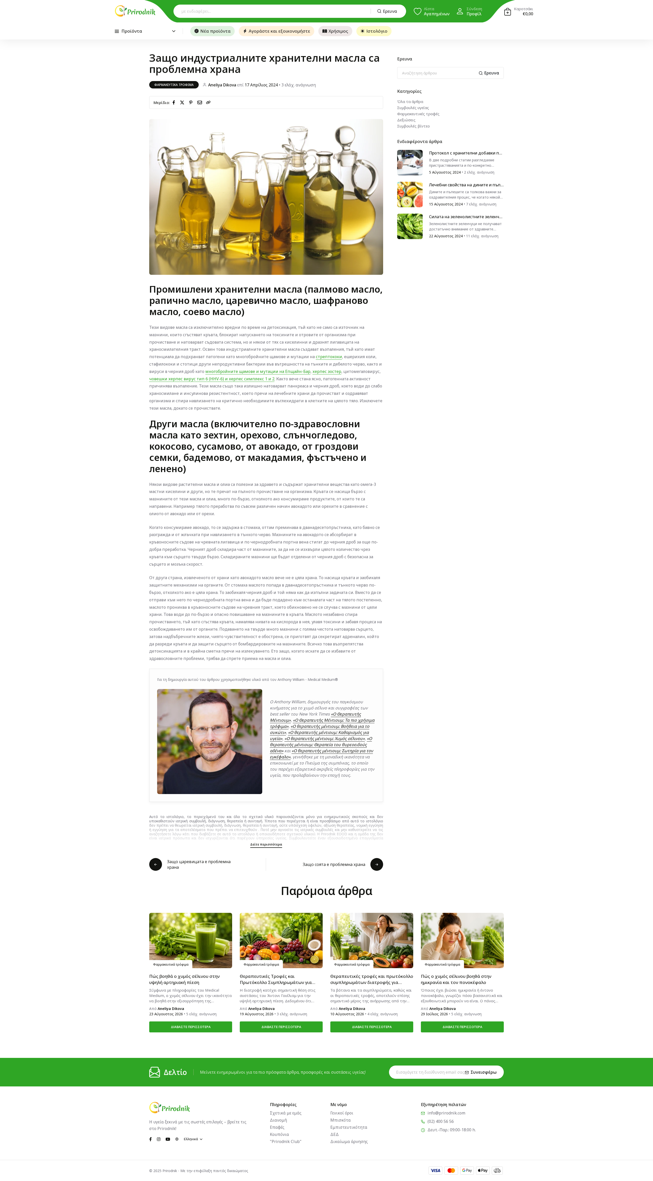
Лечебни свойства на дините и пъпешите (466, 185)
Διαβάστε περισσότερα (191, 1026)
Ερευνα (390, 11)
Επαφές (277, 1127)
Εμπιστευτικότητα (348, 1127)
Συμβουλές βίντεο (413, 125)
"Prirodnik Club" (286, 1141)
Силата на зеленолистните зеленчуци (466, 217)
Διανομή (278, 1120)
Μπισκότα (340, 1120)
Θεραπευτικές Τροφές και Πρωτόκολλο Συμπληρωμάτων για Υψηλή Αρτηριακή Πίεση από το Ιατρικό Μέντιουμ (276, 979)
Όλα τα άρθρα (410, 101)
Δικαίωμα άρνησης (349, 1141)
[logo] (135, 11)
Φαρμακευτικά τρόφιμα (174, 85)
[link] (208, 102)
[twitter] (183, 102)
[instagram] (158, 1138)
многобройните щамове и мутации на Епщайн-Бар (257, 371)
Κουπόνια (279, 1134)
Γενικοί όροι (341, 1113)
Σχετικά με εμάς (286, 1113)
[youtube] (168, 1138)
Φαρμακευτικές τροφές (418, 113)
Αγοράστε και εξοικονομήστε (279, 31)
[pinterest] (191, 102)
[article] (410, 162)
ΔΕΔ (334, 1134)
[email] (200, 102)
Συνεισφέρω (484, 1072)
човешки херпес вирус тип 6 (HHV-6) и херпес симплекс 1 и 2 (211, 379)
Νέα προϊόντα (215, 31)
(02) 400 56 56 (441, 1121)
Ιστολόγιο (376, 31)
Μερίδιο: (162, 102)
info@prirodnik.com (446, 1113)
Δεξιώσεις (406, 119)
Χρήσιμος (338, 31)
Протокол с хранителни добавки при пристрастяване (466, 153)
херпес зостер (326, 371)
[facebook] (174, 102)
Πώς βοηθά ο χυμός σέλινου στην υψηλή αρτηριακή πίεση (184, 979)
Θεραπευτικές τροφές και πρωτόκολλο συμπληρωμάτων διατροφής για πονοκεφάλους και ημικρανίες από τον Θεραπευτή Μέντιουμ (371, 979)
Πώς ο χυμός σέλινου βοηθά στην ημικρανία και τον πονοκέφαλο (456, 979)
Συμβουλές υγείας (413, 107)
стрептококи (329, 356)
